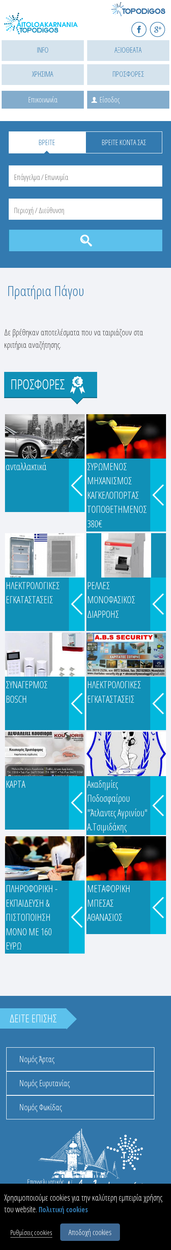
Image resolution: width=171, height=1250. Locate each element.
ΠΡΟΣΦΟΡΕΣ (128, 74)
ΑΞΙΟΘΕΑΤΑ (128, 50)
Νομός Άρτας (36, 1059)
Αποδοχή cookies (90, 1232)
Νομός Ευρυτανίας (44, 1083)
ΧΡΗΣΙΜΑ (42, 74)
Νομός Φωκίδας (40, 1107)
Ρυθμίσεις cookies (31, 1232)
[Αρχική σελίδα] (41, 28)
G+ (163, 26)
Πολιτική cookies (63, 1209)
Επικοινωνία (42, 99)
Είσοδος (110, 99)
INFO (43, 50)
